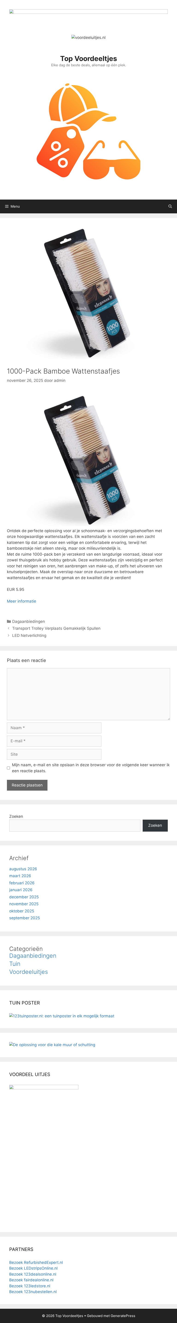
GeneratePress (123, 1316)
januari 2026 (20, 890)
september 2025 (24, 918)
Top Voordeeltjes (88, 58)
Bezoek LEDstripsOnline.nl (33, 1268)
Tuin (14, 963)
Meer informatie (21, 601)
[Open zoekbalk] (170, 206)
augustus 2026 (23, 869)
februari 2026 (22, 883)
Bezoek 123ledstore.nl (29, 1286)
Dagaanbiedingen (28, 621)
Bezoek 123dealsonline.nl (32, 1274)
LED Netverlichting (29, 635)
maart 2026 (20, 875)
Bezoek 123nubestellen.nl (33, 1291)
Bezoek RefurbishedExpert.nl (36, 1262)
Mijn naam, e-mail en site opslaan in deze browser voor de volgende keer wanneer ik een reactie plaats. (91, 768)
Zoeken (16, 816)
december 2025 (24, 897)
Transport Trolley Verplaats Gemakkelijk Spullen (56, 628)
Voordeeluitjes (28, 971)
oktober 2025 (21, 911)
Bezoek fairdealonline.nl (31, 1280)
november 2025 (23, 904)
